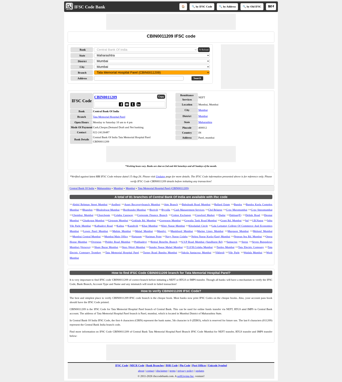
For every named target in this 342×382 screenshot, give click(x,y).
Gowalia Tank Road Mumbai (200, 220)
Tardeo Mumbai (225, 247)
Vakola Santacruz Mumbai (196, 252)
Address (82, 78)
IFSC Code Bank (89, 7)
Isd (247, 220)
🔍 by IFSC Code (202, 6)
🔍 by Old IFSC (252, 6)
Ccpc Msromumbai (236, 209)
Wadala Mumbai (253, 252)
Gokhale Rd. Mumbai (144, 220)
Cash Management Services (189, 209)
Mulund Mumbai (262, 231)
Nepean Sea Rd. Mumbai (248, 236)
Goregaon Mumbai (170, 220)
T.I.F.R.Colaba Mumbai (199, 247)
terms (173, 370)
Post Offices (199, 365)
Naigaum (137, 236)
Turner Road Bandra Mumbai (160, 252)
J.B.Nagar (257, 220)
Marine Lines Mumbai (210, 231)
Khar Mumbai (150, 225)
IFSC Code (121, 365)
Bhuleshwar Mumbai (108, 209)
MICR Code (137, 365)
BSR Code (172, 365)
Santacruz (232, 241)
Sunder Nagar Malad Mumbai (166, 247)
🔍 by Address (227, 6)
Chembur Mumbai (82, 215)
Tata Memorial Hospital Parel (109, 116)
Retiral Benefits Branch (164, 241)
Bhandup (87, 209)
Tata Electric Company (251, 247)
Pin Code (185, 365)
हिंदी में (271, 6)
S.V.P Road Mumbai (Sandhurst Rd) (202, 241)
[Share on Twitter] (132, 104)
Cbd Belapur (215, 209)
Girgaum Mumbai (118, 220)
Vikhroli (219, 252)
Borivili (154, 209)
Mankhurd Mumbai (182, 231)
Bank (83, 49)
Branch (82, 72)
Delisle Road (252, 215)
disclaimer (162, 370)
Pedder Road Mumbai (117, 241)
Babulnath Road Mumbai (196, 204)
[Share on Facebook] (121, 104)
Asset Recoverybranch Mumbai (142, 204)
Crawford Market (205, 215)
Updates (160, 176)
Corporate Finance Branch (152, 215)
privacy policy (186, 370)
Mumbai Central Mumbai (86, 236)
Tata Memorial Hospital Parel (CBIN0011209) (163, 188)
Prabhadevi (140, 241)
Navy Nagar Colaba (176, 236)
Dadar (222, 215)
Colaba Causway (123, 215)
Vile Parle (234, 252)
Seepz (245, 241)
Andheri (115, 204)
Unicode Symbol (217, 365)
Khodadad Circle (198, 225)
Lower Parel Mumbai (95, 231)
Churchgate (103, 215)
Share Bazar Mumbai (106, 247)
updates (200, 370)
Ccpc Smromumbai (261, 209)
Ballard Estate (222, 204)
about (141, 370)
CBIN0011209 (105, 97)
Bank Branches (155, 365)
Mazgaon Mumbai (238, 231)
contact (150, 370)
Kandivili (133, 225)
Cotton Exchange (181, 215)
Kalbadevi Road (104, 225)
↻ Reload (204, 49)
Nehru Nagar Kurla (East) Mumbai (210, 236)
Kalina (120, 225)
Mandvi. (161, 231)
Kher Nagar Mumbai (173, 225)
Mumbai (203, 110)
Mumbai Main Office (116, 236)
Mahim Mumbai (121, 231)
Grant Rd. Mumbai (231, 220)
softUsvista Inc (185, 376)
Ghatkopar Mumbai (94, 220)
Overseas (96, 241)
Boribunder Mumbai (134, 209)
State (82, 55)
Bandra (238, 204)
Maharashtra (205, 122)
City (82, 67)
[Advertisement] (171, 22)
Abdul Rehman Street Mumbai (89, 204)
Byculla (166, 209)
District (82, 61)
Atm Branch (171, 204)
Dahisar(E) (235, 215)
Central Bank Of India (82, 188)
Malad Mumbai (144, 231)
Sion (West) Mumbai (133, 247)
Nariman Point (153, 236)
